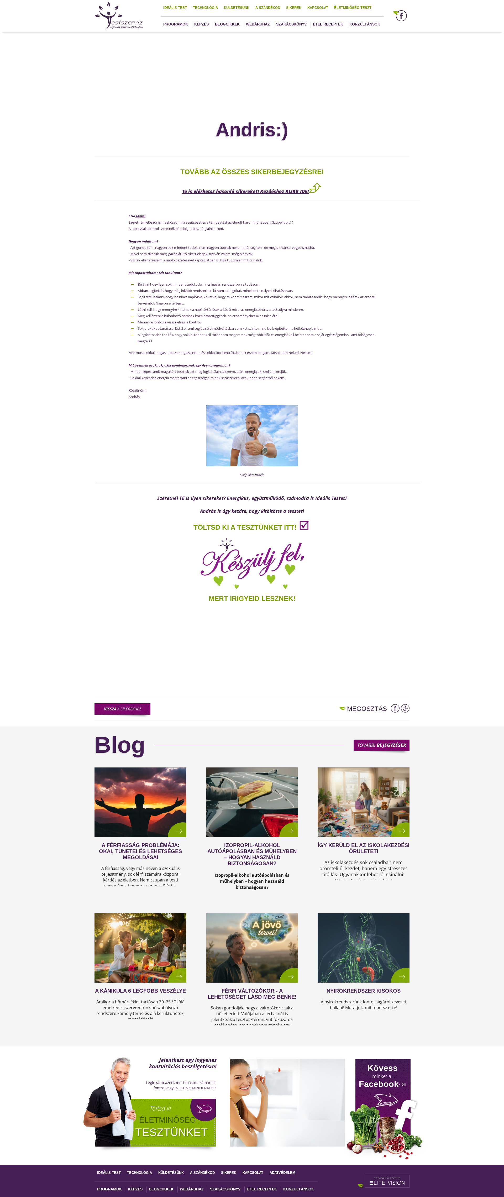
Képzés (201, 24)
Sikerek (293, 8)
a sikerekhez (122, 708)
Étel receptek (328, 24)
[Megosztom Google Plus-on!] (405, 708)
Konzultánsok (364, 24)
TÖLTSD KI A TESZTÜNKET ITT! (245, 527)
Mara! (140, 216)
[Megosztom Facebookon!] (395, 708)
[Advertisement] (252, 69)
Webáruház (258, 24)
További (381, 745)
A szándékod (267, 8)
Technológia (205, 8)
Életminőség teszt (352, 8)
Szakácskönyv (291, 24)
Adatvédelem (282, 1173)
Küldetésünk (236, 8)
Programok (175, 24)
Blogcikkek (227, 24)
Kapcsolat (317, 8)
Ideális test (175, 8)
